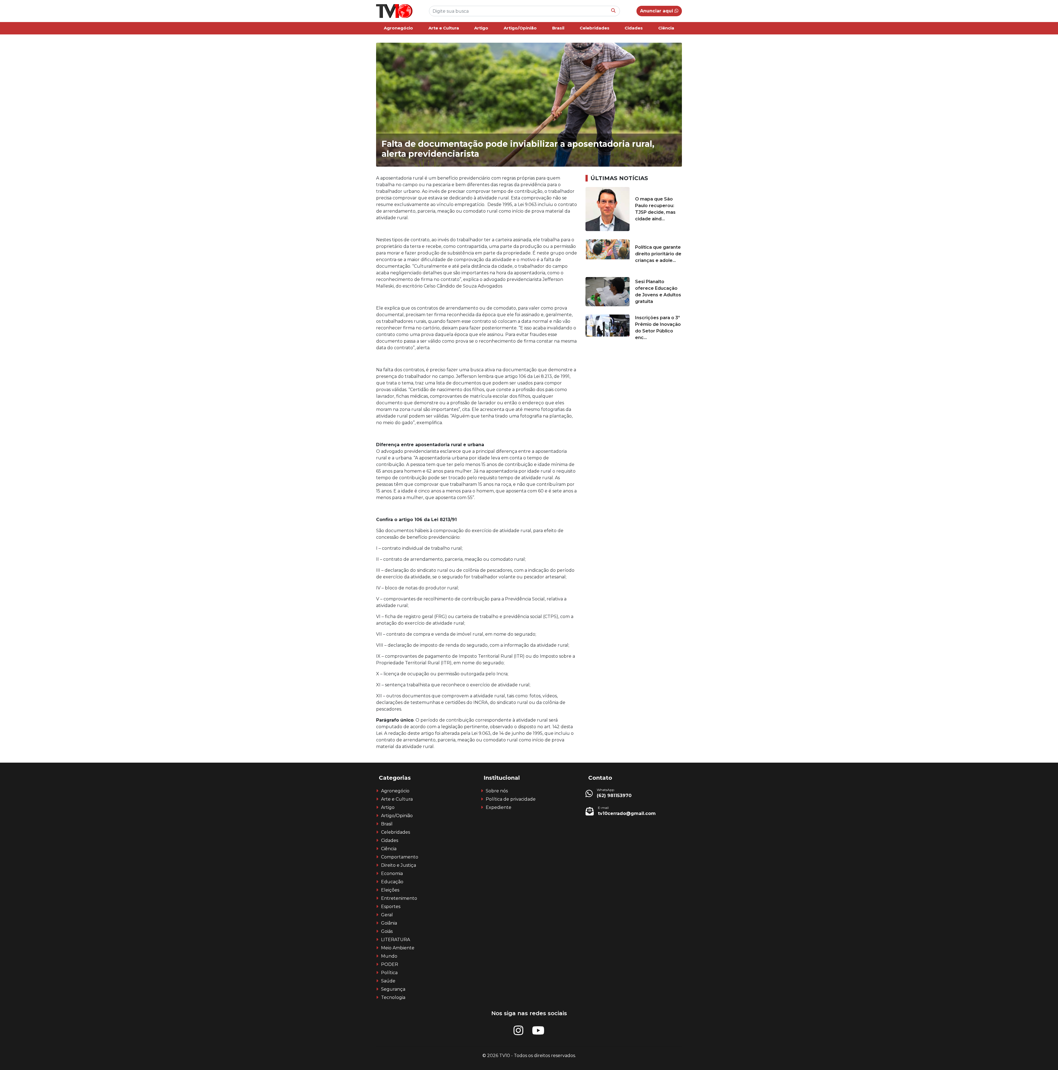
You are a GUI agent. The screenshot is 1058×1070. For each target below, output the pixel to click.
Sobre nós (497, 790)
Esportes (390, 906)
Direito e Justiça (398, 865)
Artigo (481, 28)
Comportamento (399, 857)
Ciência (666, 28)
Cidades (634, 28)
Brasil (558, 28)
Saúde (388, 981)
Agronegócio (398, 28)
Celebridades (594, 28)
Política (389, 972)
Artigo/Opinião (520, 28)
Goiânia (389, 923)
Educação (392, 881)
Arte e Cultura (443, 28)
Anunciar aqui (657, 10)
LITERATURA (395, 939)
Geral (387, 914)
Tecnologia (393, 997)
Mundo (389, 956)
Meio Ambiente (397, 947)
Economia (392, 873)
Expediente (498, 807)
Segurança (393, 989)
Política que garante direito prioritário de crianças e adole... (658, 254)
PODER (389, 964)
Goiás (387, 931)
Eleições (390, 890)
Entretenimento (399, 898)
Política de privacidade (511, 799)
